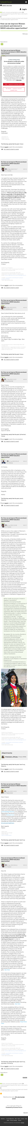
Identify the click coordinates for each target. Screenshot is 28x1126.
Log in (6, 147)
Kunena (22, 1122)
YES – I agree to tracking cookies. (14, 84)
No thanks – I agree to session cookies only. (14, 89)
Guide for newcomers (7, 5)
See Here (7, 970)
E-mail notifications (10, 1118)
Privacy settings (13, 1120)
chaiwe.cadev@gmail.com (20, 275)
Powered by (9, 1107)
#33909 (25, 379)
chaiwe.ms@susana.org (10, 275)
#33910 (25, 307)
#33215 (25, 865)
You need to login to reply (11, 149)
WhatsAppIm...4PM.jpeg (11, 756)
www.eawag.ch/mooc (7, 811)
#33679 (25, 525)
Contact (22, 1118)
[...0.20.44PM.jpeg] (14, 687)
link (22, 77)
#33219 (25, 791)
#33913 (25, 169)
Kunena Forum (17, 1107)
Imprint (19, 1120)
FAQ (16, 1118)
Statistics (3, 1118)
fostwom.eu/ (10, 815)
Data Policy (19, 80)
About (18, 1118)
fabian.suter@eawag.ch (6, 835)
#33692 (25, 461)
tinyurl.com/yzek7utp (7, 823)
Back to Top (26, 1112)
